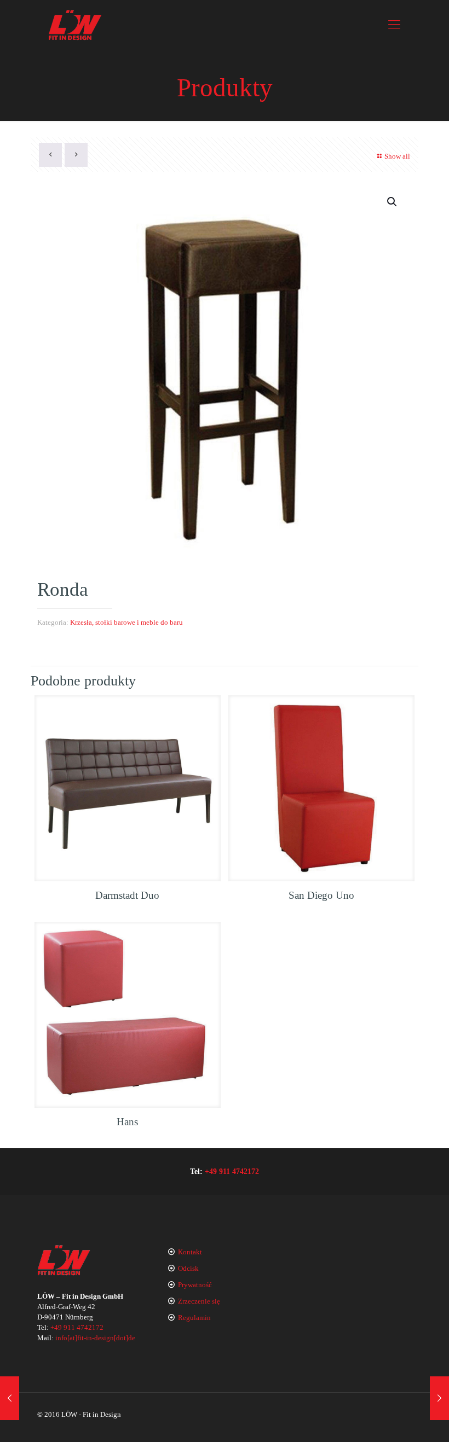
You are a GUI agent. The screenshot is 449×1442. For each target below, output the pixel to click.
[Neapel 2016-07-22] (439, 1398)
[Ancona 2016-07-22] (9, 1398)
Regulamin (194, 1317)
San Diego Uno (321, 895)
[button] (393, 202)
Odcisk (188, 1268)
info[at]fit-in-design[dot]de (95, 1338)
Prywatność (195, 1285)
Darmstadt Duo (127, 895)
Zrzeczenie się (199, 1301)
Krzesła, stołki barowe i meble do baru (126, 622)
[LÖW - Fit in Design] (75, 24)
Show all (397, 156)
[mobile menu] (394, 24)
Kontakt (190, 1252)
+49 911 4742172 (232, 1171)
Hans (127, 1121)
